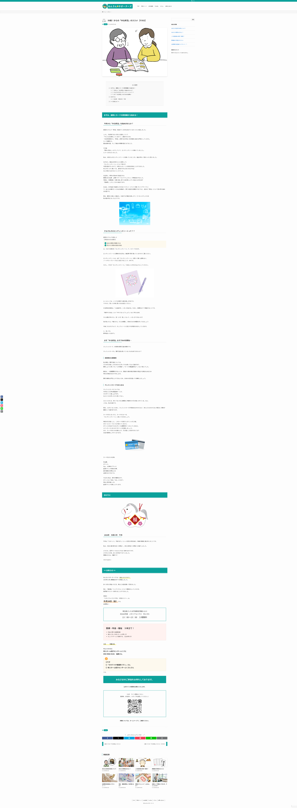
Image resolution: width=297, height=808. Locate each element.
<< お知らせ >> (115, 101)
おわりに (113, 97)
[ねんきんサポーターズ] (117, 6)
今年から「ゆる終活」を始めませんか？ (123, 90)
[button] (107, 738)
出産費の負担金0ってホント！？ (179, 44)
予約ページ (139, 800)
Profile (150, 800)
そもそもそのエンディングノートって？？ (124, 92)
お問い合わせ (161, 800)
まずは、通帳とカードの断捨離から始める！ (123, 88)
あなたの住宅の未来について (178, 28)
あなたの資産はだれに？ (177, 32)
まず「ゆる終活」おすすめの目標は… (123, 94)
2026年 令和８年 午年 (120, 99)
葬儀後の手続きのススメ (177, 40)
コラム (105, 24)
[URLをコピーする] (162, 738)
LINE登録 (145, 800)
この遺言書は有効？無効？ (177, 36)
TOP (134, 800)
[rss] (192, 1)
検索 (193, 19)
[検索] (194, 1)
